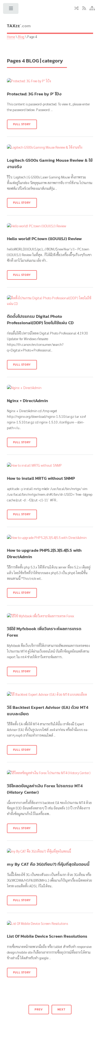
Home (11, 36)
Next (61, 1009)
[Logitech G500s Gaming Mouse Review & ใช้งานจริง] (50, 147)
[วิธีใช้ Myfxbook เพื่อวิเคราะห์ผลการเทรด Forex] (50, 616)
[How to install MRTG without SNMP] (50, 465)
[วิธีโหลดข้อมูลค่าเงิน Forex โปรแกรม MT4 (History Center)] (50, 773)
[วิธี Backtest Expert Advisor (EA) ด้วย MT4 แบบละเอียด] (50, 694)
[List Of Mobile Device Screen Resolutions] (50, 923)
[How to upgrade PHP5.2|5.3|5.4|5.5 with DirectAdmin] (50, 537)
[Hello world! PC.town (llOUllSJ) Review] (50, 226)
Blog (21, 36)
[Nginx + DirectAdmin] (50, 388)
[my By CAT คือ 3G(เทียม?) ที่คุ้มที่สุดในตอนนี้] (50, 851)
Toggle (11, 9)
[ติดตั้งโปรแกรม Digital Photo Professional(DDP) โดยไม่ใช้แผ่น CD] (50, 300)
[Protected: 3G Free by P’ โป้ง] (50, 81)
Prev (39, 1009)
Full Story (22, 124)
